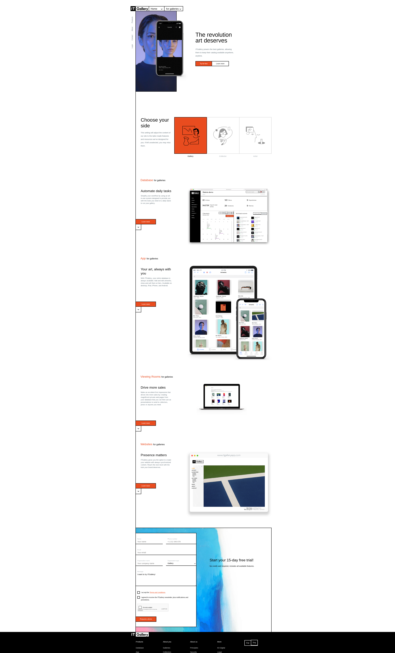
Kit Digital (221, 648)
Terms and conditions (157, 592)
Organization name (143, 560)
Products (132, 20)
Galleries (166, 648)
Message (140, 571)
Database (140, 648)
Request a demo (146, 619)
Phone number (172, 539)
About (132, 29)
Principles (194, 648)
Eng (254, 642)
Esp (247, 643)
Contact (132, 37)
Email (139, 549)
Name (139, 539)
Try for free (204, 64)
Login (132, 46)
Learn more (220, 64)
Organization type (173, 560)
